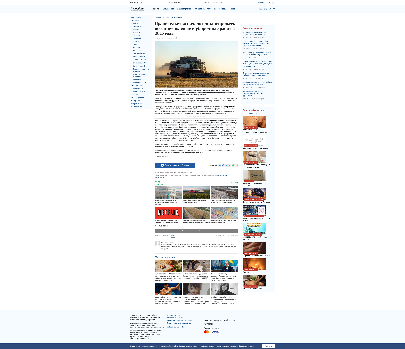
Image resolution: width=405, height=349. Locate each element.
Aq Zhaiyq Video (184, 9)
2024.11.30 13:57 (169, 242)
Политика (136, 42)
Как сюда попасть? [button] (250, 113)
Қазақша (172, 327)
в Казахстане (137, 85)
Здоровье (136, 33)
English (182, 327)
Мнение (136, 29)
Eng (265, 9)
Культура (136, 36)
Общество (137, 39)
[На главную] (137, 9)
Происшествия (139, 54)
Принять (268, 346)
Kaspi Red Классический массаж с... (257, 254)
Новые (157, 235)
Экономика (137, 51)
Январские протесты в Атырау (141, 70)
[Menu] (274, 9)
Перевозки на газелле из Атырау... (256, 201)
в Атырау (135, 20)
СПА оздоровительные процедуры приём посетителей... (256, 164)
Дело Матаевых (139, 92)
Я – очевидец (220, 9)
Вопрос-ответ (136, 104)
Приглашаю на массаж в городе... (256, 147)
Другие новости (139, 57)
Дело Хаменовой (139, 83)
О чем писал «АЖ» (203, 9)
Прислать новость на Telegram (177, 165)
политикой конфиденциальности (240, 346)
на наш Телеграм (221, 175)
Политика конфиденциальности (180, 323)
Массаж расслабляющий (252, 287)
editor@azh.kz (162, 177)
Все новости (136, 17)
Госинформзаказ (139, 60)
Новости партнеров (165, 258)
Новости (155, 9)
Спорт (232, 9)
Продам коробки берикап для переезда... (254, 183)
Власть (135, 23)
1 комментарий (172, 38)
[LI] (208, 316)
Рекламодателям (174, 315)
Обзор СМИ (135, 101)
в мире (135, 95)
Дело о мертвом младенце (139, 75)
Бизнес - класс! (139, 66)
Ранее (173, 235)
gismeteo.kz (230, 320)
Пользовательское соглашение (179, 320)
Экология (136, 48)
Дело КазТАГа (138, 89)
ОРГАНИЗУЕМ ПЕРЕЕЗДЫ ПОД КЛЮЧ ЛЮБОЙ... (256, 218)
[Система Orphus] (208, 324)
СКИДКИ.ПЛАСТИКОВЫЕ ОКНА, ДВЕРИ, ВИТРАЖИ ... (257, 237)
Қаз (260, 9)
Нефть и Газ (137, 26)
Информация (136, 107)
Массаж (250, 271)
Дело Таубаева (138, 79)
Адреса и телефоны (175, 318)
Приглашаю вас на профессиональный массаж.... (255, 129)
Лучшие (165, 235)
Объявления (168, 9)
